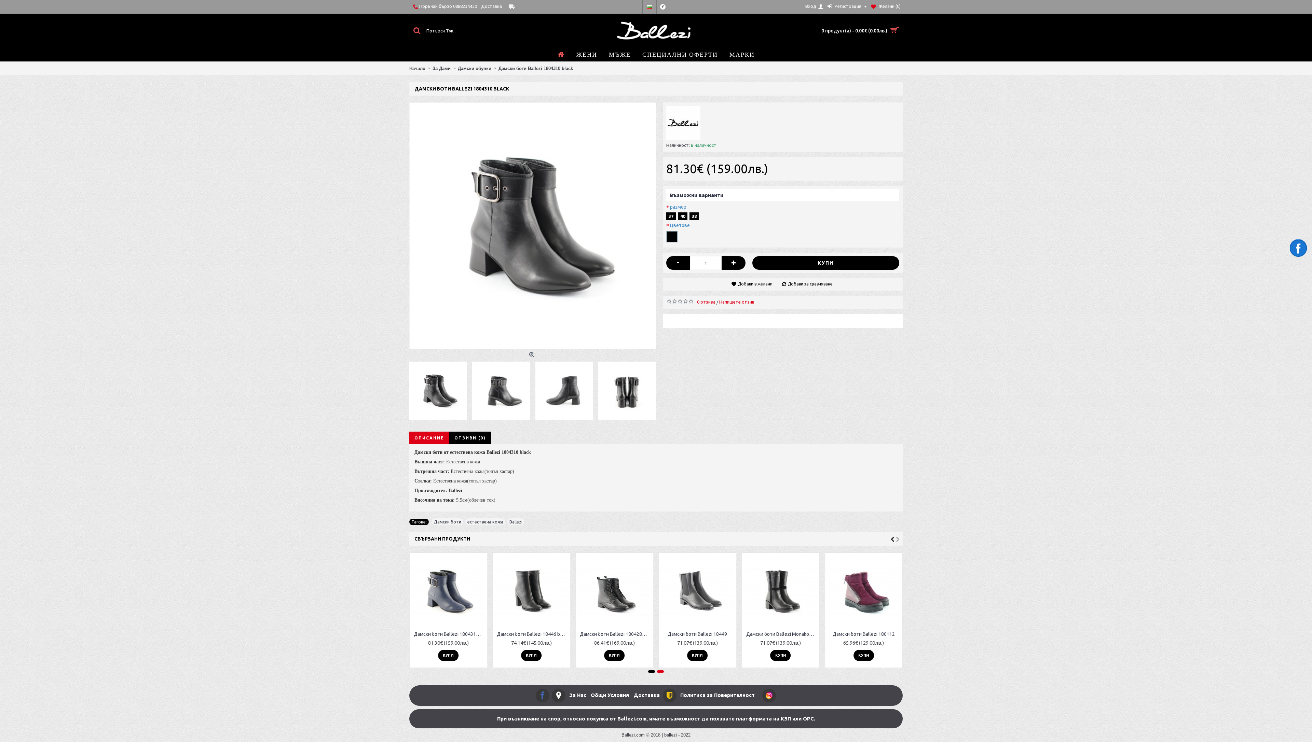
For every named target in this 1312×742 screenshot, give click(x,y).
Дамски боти (447, 521)
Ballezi (515, 521)
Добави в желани (755, 284)
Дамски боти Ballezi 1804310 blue (449, 634)
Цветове (680, 225)
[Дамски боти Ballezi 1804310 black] (532, 225)
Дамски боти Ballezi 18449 (697, 634)
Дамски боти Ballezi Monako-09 (781, 634)
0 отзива (706, 301)
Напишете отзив (736, 301)
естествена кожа (485, 521)
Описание (429, 438)
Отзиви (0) (470, 438)
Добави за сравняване (810, 284)
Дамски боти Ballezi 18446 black (532, 634)
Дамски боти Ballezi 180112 (864, 634)
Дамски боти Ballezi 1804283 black (615, 634)
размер (678, 207)
